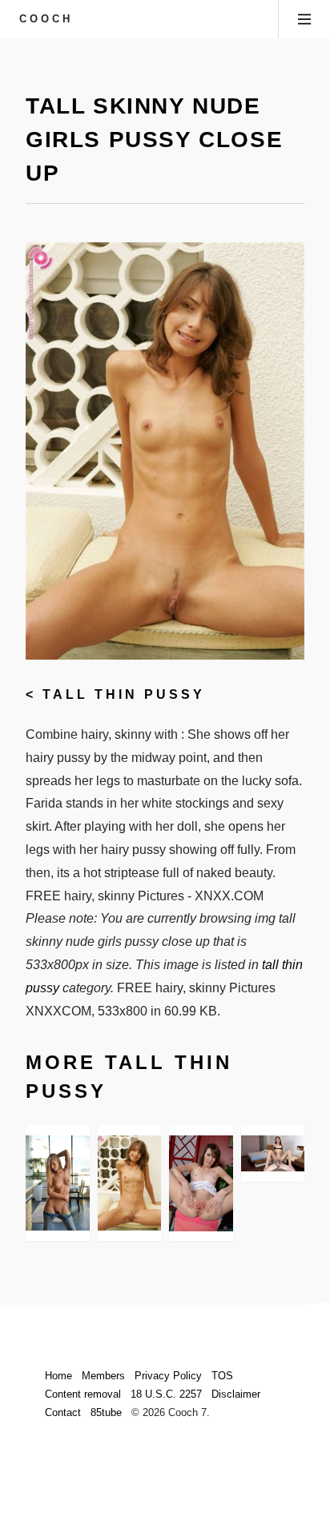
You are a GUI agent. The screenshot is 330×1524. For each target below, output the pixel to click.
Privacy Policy (168, 1376)
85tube (106, 1412)
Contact (63, 1412)
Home (58, 1376)
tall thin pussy (123, 694)
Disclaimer (235, 1394)
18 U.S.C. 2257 (166, 1394)
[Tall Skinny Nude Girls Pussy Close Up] (130, 1183)
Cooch (46, 19)
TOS (222, 1376)
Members (103, 1376)
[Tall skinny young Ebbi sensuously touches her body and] (58, 1183)
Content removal (83, 1394)
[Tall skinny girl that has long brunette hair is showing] (273, 1153)
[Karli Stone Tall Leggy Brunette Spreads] (201, 1183)
